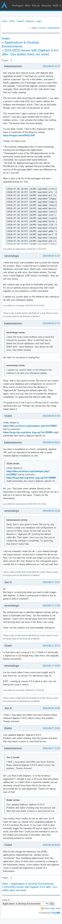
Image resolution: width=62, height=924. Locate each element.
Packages (17, 5)
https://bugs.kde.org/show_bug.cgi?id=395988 (27, 432)
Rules (12, 21)
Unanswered (53, 28)
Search (20, 21)
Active (42, 28)
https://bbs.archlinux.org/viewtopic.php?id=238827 (30, 426)
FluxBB (55, 912)
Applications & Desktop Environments (32, 883)
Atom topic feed (52, 908)
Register (30, 21)
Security (46, 5)
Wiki (27, 5)
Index (4, 21)
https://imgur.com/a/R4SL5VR (19, 135)
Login (38, 21)
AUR (55, 5)
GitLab (36, 5)
